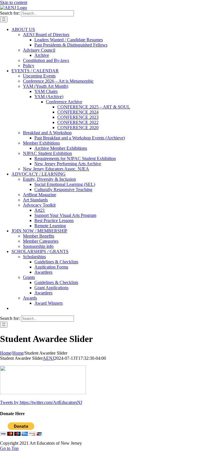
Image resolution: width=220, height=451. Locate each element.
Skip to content (13, 2)
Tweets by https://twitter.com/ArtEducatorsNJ (41, 402)
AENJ (48, 358)
